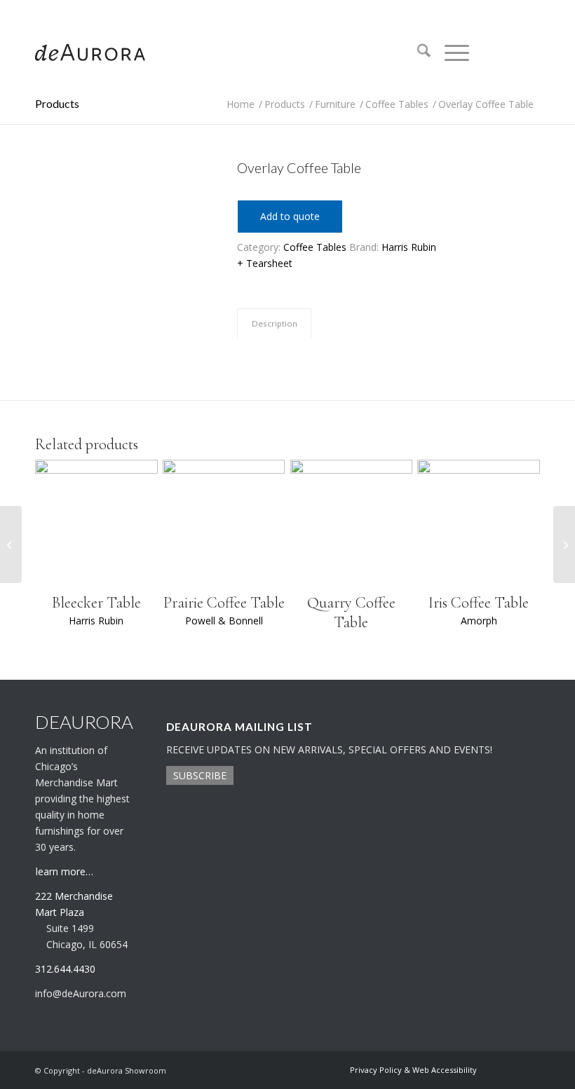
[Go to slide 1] (118, 319)
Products (57, 103)
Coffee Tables (314, 247)
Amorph (479, 620)
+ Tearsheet (264, 263)
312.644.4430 (58, 10)
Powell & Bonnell (224, 620)
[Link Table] (11, 544)
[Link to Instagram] (508, 52)
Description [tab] (274, 323)
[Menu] (450, 52)
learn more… (64, 871)
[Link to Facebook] (529, 52)
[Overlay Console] (564, 544)
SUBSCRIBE (199, 775)
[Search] (417, 52)
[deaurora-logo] (90, 52)
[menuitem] (417, 52)
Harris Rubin (408, 247)
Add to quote (290, 216)
